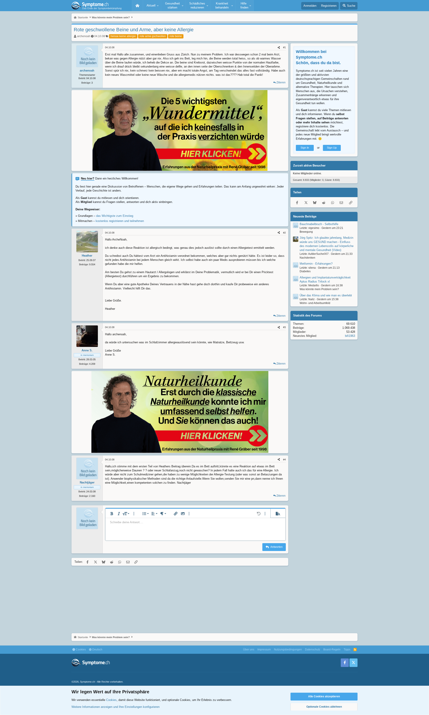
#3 (284, 327)
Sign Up (332, 147)
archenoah (83, 36)
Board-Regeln (332, 649)
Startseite (137, 5)
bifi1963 (350, 335)
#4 (284, 459)
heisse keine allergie (123, 36)
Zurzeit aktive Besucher (309, 165)
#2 (284, 232)
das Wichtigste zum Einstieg (114, 215)
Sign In (305, 147)
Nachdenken (307, 257)
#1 (284, 47)
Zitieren (281, 82)
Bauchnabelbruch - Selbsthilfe (319, 224)
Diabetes (305, 271)
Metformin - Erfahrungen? (316, 264)
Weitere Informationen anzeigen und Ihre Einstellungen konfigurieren (116, 707)
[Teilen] (279, 47)
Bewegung (306, 231)
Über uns (248, 649)
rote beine (176, 36)
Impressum (264, 649)
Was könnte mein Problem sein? (319, 289)
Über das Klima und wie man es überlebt (326, 295)
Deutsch (97, 649)
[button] (152, 5)
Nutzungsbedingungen (288, 649)
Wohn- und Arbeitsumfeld (315, 303)
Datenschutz (312, 649)
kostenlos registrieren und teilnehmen (120, 221)
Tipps (347, 649)
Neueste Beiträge (304, 216)
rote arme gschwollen (153, 36)
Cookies (80, 649)
